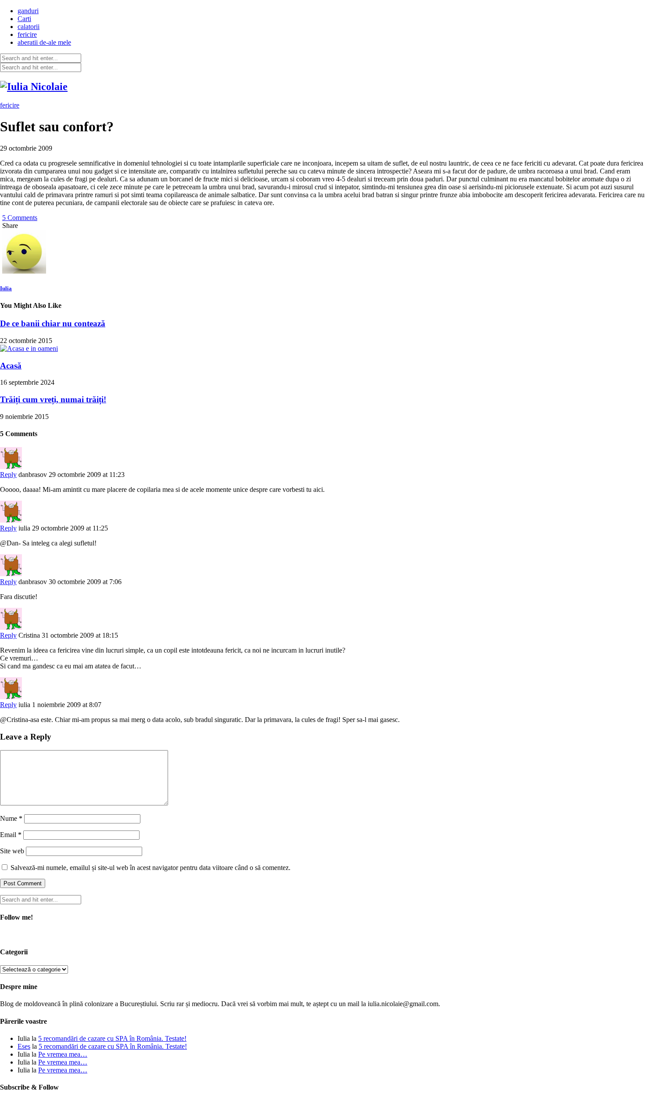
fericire (27, 34)
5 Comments (19, 217)
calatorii (28, 26)
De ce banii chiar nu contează (52, 323)
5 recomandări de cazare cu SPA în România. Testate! (112, 1038)
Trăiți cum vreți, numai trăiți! (53, 399)
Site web (12, 851)
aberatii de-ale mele (44, 42)
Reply (8, 474)
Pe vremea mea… (62, 1054)
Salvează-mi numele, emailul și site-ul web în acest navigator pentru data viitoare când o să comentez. (150, 867)
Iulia (6, 288)
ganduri (28, 10)
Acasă (11, 365)
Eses (24, 1046)
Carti (24, 18)
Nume (11, 818)
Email (11, 834)
